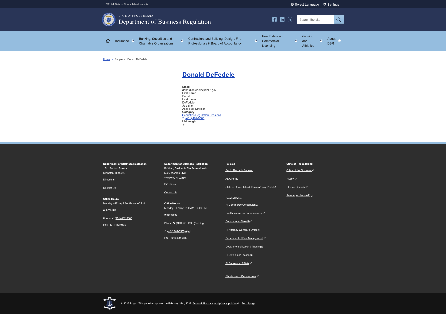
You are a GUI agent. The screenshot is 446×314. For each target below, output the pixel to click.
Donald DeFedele (208, 74)
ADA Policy (231, 178)
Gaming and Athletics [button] (313, 41)
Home (106, 59)
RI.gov (290, 178)
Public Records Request (239, 170)
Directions (170, 184)
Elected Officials (295, 187)
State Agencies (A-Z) (298, 195)
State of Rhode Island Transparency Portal (249, 187)
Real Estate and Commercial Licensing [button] (280, 41)
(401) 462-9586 (194, 118)
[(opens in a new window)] (274, 19)
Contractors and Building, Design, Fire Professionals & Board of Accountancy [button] (223, 40)
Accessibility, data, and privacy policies (215, 303)
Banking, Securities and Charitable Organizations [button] (162, 40)
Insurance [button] (125, 40)
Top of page (248, 303)
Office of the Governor (299, 170)
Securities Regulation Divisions (201, 115)
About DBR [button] (335, 40)
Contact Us (109, 188)
